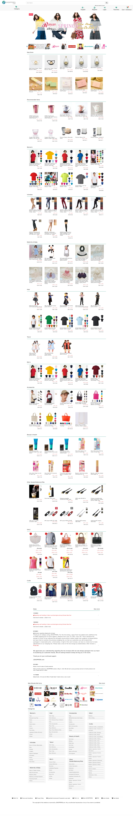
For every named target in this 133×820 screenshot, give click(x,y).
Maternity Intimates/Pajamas (36, 776)
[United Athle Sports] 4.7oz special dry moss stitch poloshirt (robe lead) (35, 164)
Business (51, 766)
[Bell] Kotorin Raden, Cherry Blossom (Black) (51, 69)
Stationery (71, 768)
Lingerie (31, 751)
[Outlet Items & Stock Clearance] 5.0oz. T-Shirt (50, 569)
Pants (30, 722)
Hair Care (71, 745)
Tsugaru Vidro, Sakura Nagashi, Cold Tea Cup (34, 138)
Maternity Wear (32, 774)
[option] (66, 25)
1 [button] (64, 42)
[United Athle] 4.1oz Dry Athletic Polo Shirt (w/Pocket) (96, 186)
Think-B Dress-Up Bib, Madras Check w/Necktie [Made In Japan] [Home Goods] (50, 282)
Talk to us (76, 798)
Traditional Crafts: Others (94, 747)
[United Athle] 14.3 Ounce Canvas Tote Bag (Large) (35, 425)
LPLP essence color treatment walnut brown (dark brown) (51, 452)
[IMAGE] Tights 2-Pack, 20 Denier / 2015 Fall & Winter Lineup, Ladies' (35, 211)
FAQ (97, 798)
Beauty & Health (74, 736)
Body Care (71, 743)
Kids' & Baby (92, 718)
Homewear (31, 755)
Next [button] (106, 46)
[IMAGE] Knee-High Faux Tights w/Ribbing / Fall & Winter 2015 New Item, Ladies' (65, 233)
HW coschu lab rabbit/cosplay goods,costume (32, 354)
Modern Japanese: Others (95, 764)
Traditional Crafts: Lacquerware (96, 726)
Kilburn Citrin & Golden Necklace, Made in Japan (81, 425)
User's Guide (105, 798)
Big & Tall (51, 774)
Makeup (70, 741)
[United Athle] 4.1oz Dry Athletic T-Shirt (50, 186)
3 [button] (68, 42)
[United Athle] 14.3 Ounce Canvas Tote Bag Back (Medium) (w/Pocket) (96, 403)
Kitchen (90, 766)
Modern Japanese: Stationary (95, 760)
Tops (30, 715)
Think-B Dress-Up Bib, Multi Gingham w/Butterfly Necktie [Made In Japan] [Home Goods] (81, 282)
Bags (70, 715)
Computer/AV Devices (74, 774)
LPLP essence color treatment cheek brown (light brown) (35, 452)
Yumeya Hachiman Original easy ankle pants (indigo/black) (51, 597)
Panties (31, 749)
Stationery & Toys (93, 774)
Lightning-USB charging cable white (80, 521)
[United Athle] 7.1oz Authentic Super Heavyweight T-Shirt (95, 379)
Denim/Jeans (32, 724)
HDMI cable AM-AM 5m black (80, 499)
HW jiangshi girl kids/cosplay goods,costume (66, 306)
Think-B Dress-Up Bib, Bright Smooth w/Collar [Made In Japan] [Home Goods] (97, 259)
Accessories (52, 772)
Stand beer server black (50, 498)
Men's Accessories (73, 726)
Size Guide (116, 798)
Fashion (90, 770)
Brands (70, 749)
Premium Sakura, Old (80, 137)
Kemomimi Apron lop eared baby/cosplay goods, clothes (35, 259)
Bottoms (90, 715)
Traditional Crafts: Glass (94, 742)
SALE (91, 713)
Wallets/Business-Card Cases (76, 718)
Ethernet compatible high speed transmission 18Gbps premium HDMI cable (97, 499)
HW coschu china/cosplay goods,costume (65, 353)
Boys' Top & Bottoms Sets (55, 730)
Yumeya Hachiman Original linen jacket (97, 597)
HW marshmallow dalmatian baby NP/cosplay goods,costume (66, 259)
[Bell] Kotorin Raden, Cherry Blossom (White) (35, 69)
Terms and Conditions (27, 798)
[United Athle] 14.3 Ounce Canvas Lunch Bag (50, 425)
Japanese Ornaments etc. (75, 776)
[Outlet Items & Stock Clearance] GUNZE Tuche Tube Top (35, 570)
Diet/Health (71, 747)
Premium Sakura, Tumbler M (97, 137)
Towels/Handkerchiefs (74, 772)
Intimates (32, 742)
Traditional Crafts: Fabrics (95, 738)
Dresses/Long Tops (33, 718)
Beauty (90, 772)
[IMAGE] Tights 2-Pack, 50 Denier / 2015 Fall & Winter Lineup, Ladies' (51, 211)
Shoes (50, 770)
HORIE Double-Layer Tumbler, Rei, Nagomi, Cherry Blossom (34, 117)
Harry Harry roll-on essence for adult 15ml (51, 473)
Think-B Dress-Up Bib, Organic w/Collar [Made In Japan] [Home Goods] (96, 281)
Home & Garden (92, 768)
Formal (31, 728)
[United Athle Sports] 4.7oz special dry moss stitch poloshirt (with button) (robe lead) (81, 165)
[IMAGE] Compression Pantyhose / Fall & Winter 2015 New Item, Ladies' (50, 233)
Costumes (71, 778)
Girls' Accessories (53, 723)
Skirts (30, 720)
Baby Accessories (33, 772)
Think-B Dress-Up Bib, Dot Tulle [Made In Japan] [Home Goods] (35, 281)
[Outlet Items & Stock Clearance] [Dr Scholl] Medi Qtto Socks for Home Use (66, 570)
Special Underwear (33, 753)
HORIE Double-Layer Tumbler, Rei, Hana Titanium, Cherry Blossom (51, 117)
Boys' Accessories (53, 732)
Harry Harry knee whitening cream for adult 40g (97, 451)
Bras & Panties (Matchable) (35, 745)
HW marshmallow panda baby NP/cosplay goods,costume (50, 259)
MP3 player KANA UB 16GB (51, 520)
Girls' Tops (51, 715)
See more (97, 609)
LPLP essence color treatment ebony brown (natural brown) (65, 452)
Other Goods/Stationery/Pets (76, 760)
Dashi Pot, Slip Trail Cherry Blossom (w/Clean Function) (97, 115)
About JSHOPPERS (87, 798)
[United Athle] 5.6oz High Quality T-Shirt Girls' (96, 164)
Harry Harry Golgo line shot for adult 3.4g (35, 473)
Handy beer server (33, 498)
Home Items (71, 764)
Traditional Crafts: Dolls (94, 744)
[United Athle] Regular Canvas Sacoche (49, 404)
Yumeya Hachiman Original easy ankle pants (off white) (66, 597)
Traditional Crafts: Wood (94, 734)
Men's (51, 759)
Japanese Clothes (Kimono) (35, 732)
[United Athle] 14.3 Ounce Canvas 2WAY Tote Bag (81, 403)
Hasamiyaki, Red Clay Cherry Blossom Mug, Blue (66, 115)
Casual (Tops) (52, 762)
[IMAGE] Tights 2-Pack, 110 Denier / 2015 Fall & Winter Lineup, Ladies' (81, 211)
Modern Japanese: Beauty (95, 762)
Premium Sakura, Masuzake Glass (66, 138)
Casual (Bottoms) (53, 764)
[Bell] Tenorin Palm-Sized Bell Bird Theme (81, 68)
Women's (32, 713)
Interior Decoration (73, 766)
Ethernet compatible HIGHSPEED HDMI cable (65, 499)
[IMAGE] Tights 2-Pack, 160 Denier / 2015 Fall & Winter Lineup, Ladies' (97, 211)
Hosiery (31, 759)
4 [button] (70, 42)
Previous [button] (27, 46)
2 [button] (66, 42)
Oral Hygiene (72, 753)
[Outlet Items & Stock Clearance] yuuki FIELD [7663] (96, 546)
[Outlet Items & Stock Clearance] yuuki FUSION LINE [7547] (65, 546)
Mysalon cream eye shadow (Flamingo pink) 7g (81, 473)
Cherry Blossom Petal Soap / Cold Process (66, 90)
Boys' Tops (51, 725)
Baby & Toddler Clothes (34, 770)
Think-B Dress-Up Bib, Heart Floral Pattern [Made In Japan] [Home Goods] (66, 281)
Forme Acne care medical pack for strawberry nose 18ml (65, 474)
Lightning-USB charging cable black (96, 521)
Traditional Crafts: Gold (94, 740)
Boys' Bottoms (52, 728)
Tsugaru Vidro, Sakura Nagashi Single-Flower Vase (51, 138)
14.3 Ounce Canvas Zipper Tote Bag (66, 425)
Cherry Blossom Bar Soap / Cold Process (97, 90)
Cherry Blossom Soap (80, 89)
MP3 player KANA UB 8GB (66, 520)
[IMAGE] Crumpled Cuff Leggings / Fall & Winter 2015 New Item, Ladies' (34, 233)
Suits (30, 726)
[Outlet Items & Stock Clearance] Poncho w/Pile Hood (35, 546)
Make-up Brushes (73, 751)
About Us (15, 798)
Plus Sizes (31, 730)
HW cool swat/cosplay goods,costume (96, 306)
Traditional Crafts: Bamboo (95, 732)
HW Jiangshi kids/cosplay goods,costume (50, 306)
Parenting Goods (33, 778)
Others (30, 736)
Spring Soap (47, 90)
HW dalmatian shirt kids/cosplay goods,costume (81, 306)
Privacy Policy (40, 798)
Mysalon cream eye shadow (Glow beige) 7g (97, 473)
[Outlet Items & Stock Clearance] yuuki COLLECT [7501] (81, 546)
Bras (30, 747)
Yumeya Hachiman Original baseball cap (35, 597)
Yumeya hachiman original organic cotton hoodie (81, 597)
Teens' (51, 742)
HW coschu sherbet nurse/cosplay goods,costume (49, 354)
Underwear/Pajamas (53, 768)
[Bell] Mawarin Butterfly (96, 67)
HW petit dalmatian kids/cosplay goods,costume (35, 306)
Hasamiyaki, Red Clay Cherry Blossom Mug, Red (81, 115)
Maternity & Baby (35, 768)
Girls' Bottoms (52, 718)
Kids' (51, 713)
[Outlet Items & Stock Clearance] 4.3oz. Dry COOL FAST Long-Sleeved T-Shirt (51, 546)
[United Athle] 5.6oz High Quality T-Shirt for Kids (34, 328)
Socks (30, 757)
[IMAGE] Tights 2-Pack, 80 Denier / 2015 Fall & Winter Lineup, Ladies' (66, 211)
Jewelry (70, 722)
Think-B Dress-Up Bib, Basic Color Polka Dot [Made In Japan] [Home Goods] (81, 259)
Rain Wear (71, 728)
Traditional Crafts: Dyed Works (96, 736)
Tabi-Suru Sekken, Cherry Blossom (35, 91)
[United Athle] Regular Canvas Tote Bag (34, 404)
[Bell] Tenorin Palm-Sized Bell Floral (65, 68)
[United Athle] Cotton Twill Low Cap (66, 404)
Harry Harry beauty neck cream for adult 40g (80, 451)
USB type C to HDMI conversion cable (33, 521)
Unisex (31, 734)
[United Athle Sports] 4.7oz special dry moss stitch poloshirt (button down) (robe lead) (66, 165)
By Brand (71, 770)
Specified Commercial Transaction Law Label (59, 798)
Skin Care (71, 739)
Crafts (91, 724)
